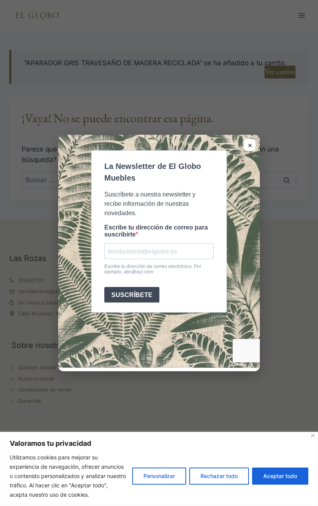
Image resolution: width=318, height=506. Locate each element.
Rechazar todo (219, 476)
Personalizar (159, 476)
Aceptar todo (280, 476)
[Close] (313, 435)
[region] (159, 469)
